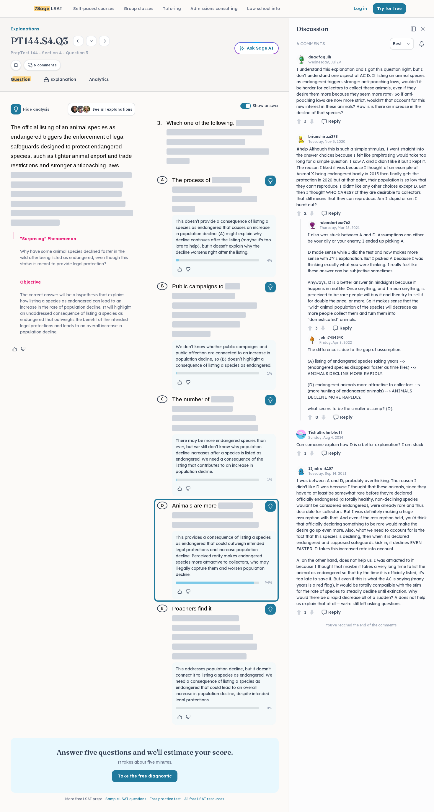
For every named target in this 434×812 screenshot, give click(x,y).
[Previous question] (78, 41)
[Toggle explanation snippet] (270, 181)
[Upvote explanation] (15, 349)
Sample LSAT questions (125, 799)
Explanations (25, 29)
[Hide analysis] (16, 109)
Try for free (389, 8)
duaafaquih (319, 57)
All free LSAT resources (204, 799)
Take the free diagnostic (145, 776)
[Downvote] (311, 121)
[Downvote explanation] (23, 349)
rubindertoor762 (334, 222)
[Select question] (91, 41)
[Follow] (421, 44)
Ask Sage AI (260, 48)
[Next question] (104, 41)
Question (20, 79)
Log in (360, 8)
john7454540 (331, 337)
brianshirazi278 (323, 136)
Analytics (99, 79)
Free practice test (165, 799)
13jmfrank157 (320, 468)
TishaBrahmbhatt (325, 432)
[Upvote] (298, 121)
